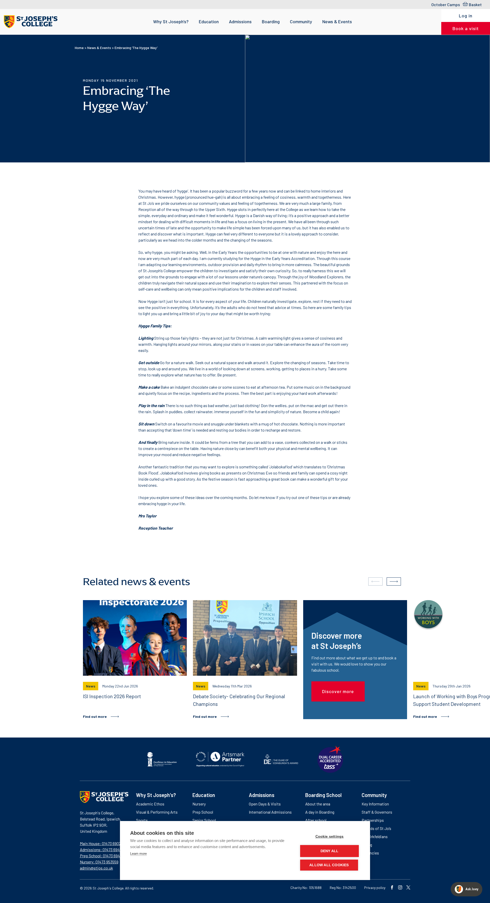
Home (79, 47)
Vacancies (370, 852)
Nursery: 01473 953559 (99, 861)
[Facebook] (392, 888)
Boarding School (323, 795)
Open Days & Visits (265, 803)
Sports (142, 820)
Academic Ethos (150, 803)
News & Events (337, 21)
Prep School (202, 812)
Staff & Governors (377, 812)
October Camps (445, 4)
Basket (475, 4)
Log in (465, 15)
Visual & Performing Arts (157, 812)
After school (315, 820)
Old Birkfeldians (375, 836)
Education (209, 21)
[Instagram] (400, 888)
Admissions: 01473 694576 (103, 849)
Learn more (138, 854)
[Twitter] (408, 888)
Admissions (240, 21)
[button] (394, 581)
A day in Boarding (319, 812)
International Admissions (270, 812)
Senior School (204, 820)
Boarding (271, 21)
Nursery (199, 803)
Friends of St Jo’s (376, 828)
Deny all (330, 851)
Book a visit (465, 28)
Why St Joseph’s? (171, 21)
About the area (317, 803)
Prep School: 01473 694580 (103, 855)
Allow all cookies (329, 865)
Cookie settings (329, 836)
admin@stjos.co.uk (96, 867)
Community (301, 21)
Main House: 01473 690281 (102, 843)
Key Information (375, 803)
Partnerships (373, 820)
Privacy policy (374, 887)
